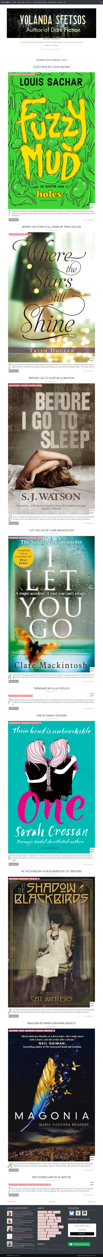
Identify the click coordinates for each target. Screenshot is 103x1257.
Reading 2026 (42, 1224)
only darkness (42, 1236)
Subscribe (82, 1233)
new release (52, 1218)
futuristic (22, 1184)
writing (50, 1212)
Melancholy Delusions (54, 1233)
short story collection (44, 1227)
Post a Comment (88, 220)
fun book (24, 74)
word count (56, 1212)
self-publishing (51, 1236)
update (61, 1227)
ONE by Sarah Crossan (51, 715)
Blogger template (81, 1255)
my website (41, 1230)
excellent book (13, 537)
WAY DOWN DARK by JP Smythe (51, 1177)
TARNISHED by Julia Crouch (51, 688)
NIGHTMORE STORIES (40, 2)
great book (24, 385)
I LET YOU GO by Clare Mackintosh (51, 530)
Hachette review (23, 537)
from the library (24, 879)
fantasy (21, 1030)
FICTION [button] (28, 2)
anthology (58, 1221)
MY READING (52, 2)
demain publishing (52, 1224)
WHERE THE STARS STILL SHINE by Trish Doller (51, 227)
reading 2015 (31, 74)
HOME (14, 2)
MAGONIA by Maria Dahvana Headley (51, 1023)
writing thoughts (42, 1212)
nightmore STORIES (43, 1239)
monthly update (42, 1233)
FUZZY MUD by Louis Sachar (51, 67)
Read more (13, 220)
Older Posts (91, 1201)
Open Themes (92, 1255)
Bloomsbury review (14, 74)
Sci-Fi (46, 1184)
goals (59, 1218)
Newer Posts (12, 1201)
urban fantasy (48, 1030)
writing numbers (50, 1215)
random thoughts (43, 1218)
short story (41, 1215)
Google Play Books (14, 385)
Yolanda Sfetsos (15, 1255)
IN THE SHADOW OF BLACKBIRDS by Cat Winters (51, 871)
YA (30, 234)
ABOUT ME (21, 2)
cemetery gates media (52, 1230)
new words (54, 1227)
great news (50, 1221)
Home (53, 1201)
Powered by (78, 1238)
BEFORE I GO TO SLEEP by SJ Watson (51, 378)
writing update (42, 1221)
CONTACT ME (61, 2)
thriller (39, 385)
